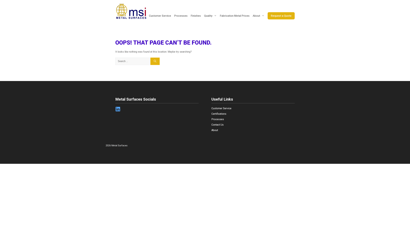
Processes (181, 15)
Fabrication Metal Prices (235, 15)
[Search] (155, 61)
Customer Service (160, 15)
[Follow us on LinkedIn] (117, 109)
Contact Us (217, 124)
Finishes (196, 15)
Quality (208, 15)
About (256, 15)
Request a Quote (281, 15)
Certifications (218, 113)
